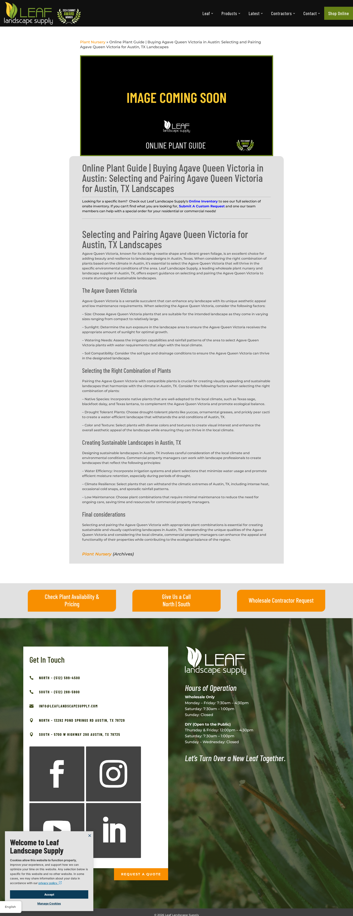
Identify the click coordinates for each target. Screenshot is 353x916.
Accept (49, 894)
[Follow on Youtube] (56, 830)
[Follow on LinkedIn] (113, 830)
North (168, 604)
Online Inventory (203, 201)
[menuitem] (207, 13)
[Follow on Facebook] (56, 773)
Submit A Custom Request (202, 206)
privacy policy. (48, 883)
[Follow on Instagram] (113, 773)
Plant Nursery (92, 42)
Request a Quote (141, 874)
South (184, 604)
